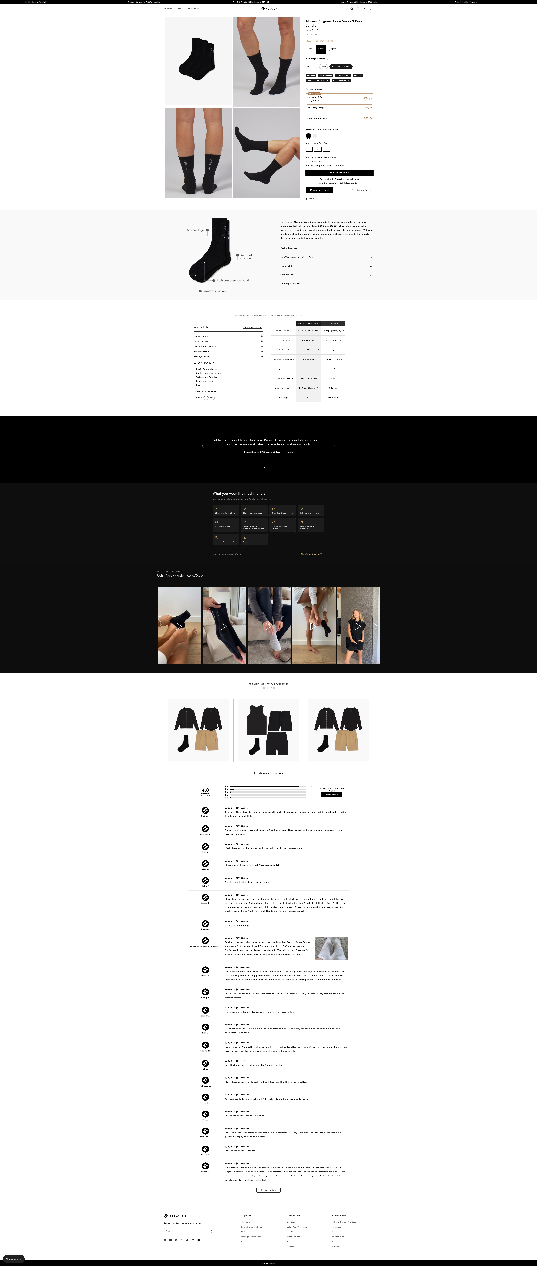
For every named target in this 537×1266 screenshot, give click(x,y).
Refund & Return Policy (252, 1227)
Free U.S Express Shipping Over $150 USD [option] (224, 2)
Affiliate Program (295, 1242)
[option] (215, 255)
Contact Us (246, 1222)
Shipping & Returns (290, 283)
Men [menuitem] (180, 8)
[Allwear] (199, 1240)
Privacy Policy (338, 1237)
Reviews (245, 1242)
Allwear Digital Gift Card (344, 1222)
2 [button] (267, 467)
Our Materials (293, 1232)
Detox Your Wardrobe (297, 1227)
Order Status (247, 1232)
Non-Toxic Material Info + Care (297, 257)
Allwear (272, 1263)
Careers (336, 1246)
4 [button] (272, 467)
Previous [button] (203, 446)
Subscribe (211, 1231)
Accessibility (338, 1227)
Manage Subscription (251, 1237)
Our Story (291, 1222)
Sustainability (287, 266)
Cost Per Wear (287, 274)
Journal (290, 1246)
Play (179, 626)
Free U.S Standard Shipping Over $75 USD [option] (117, 2)
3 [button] (269, 467)
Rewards (336, 1242)
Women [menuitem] (168, 8)
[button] (352, 9)
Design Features (288, 248)
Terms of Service (340, 1232)
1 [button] (264, 467)
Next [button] (333, 446)
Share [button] (311, 199)
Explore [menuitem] (192, 8)
